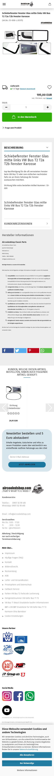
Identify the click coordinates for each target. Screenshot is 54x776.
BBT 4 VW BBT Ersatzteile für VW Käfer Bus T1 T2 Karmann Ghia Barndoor (25, 609)
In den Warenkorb (27, 117)
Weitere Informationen (27, 770)
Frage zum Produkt (13, 128)
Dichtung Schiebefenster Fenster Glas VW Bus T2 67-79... (13, 407)
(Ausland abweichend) (27, 89)
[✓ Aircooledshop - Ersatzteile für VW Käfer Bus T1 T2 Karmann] (27, 4)
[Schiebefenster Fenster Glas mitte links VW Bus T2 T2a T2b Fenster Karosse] (27, 42)
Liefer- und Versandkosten (16, 580)
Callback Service (12, 589)
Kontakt (8, 562)
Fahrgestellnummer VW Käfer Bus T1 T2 (22, 598)
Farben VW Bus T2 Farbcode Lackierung (22, 593)
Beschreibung (13, 147)
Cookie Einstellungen (14, 616)
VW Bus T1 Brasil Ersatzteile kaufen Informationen (27, 602)
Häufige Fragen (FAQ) (14, 558)
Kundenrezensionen (18, 223)
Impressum (10, 553)
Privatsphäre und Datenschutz (18, 584)
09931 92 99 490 (19, 503)
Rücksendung (10, 571)
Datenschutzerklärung (29, 749)
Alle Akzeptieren (27, 755)
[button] (6, 107)
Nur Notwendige (27, 763)
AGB (6, 576)
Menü (4, 4)
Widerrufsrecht (11, 566)
